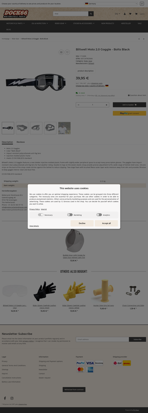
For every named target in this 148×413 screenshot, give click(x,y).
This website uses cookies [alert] (74, 188)
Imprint (44, 209)
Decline (82, 223)
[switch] (40, 214)
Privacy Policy (34, 209)
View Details (34, 226)
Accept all (106, 223)
